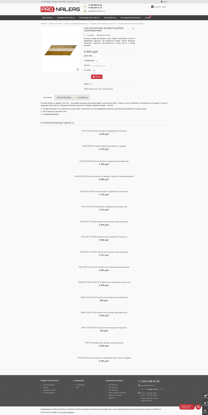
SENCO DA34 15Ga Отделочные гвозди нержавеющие (104, 312)
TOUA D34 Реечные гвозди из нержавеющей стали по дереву (104, 358)
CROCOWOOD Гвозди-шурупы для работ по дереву (104, 146)
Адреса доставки (49, 390)
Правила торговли (115, 395)
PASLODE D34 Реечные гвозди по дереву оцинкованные (104, 161)
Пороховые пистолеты (89, 18)
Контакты (71, 2)
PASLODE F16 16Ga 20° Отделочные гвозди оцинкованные (104, 267)
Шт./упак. (87, 70)
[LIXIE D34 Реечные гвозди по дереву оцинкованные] (78, 69)
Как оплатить (113, 387)
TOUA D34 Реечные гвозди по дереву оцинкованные (104, 206)
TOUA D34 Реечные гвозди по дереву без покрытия (104, 131)
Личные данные (49, 393)
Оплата (55, 2)
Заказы (45, 387)
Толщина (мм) (89, 60)
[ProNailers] (60, 9)
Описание (47, 97)
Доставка (62, 2)
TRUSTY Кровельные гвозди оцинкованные (104, 343)
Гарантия (111, 398)
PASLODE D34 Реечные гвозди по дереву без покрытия (104, 191)
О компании (79, 385)
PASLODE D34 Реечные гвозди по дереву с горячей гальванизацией (104, 176)
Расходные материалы (130, 18)
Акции (148, 17)
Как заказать (46, 2)
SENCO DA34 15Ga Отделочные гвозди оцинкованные (104, 297)
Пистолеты (47, 18)
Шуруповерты (110, 18)
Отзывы (83, 97)
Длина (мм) (88, 56)
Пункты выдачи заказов (117, 393)
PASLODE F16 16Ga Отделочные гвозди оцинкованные (104, 252)
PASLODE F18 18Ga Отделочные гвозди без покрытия (104, 237)
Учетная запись (49, 385)
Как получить (113, 390)
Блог (78, 2)
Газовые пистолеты (65, 18)
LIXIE (91, 84)
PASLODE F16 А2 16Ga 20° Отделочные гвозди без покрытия (104, 282)
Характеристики (64, 97)
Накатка (87, 65)
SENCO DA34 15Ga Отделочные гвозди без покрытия (104, 327)
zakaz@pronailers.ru (96, 11)
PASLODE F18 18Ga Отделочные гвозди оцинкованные (104, 221)
